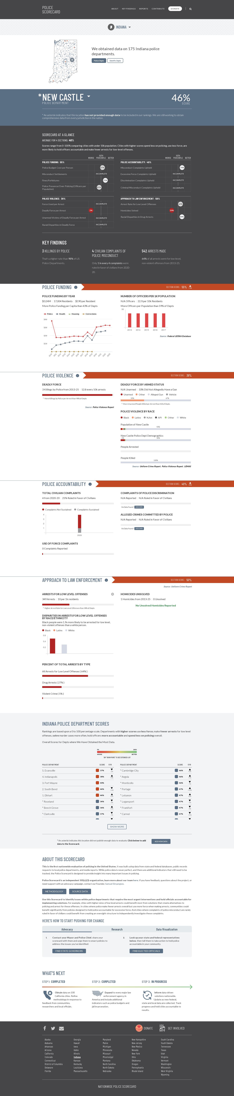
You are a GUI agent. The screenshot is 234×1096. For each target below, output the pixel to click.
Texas (163, 1049)
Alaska (47, 1039)
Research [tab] (117, 929)
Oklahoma (136, 1060)
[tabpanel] (117, 944)
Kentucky (78, 1063)
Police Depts (99, 60)
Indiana (118, 27)
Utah (163, 1053)
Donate (175, 9)
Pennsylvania (138, 1067)
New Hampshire (139, 1039)
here (135, 880)
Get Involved (176, 1028)
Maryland (107, 1039)
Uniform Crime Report (150, 466)
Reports (143, 9)
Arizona (48, 1049)
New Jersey (137, 1042)
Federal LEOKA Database (179, 336)
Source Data (80, 891)
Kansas (77, 1060)
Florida (48, 1070)
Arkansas (49, 1046)
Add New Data (161, 841)
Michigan (107, 1046)
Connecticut (50, 1060)
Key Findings (129, 9)
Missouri (107, 1053)
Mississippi (108, 1056)
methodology (54, 891)
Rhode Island (137, 1070)
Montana (106, 1060)
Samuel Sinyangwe (114, 883)
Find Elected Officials (146, 951)
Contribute (158, 9)
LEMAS (187, 466)
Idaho (76, 1049)
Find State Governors (69, 951)
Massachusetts (80, 1070)
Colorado (49, 1056)
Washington (166, 1063)
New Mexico (137, 1046)
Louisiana (78, 1067)
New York (136, 1053)
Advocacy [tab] (67, 929)
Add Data (139, 507)
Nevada (135, 1049)
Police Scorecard (51, 9)
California (49, 1053)
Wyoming (165, 1074)
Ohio (134, 1056)
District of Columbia (54, 1063)
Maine (105, 1042)
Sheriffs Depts (115, 60)
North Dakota (108, 1067)
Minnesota (107, 1049)
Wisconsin (165, 1067)
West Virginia (167, 1070)
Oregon (135, 1063)
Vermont (164, 1060)
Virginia (164, 1056)
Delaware (49, 1067)
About (114, 9)
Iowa (76, 1046)
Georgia (77, 1039)
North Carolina (109, 1063)
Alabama (48, 1042)
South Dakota (167, 1042)
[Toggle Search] (190, 8)
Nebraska (107, 1070)
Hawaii (77, 1042)
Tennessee (166, 1046)
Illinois (77, 1053)
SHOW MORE (117, 826)
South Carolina (167, 1039)
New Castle (63, 97)
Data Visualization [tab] (166, 929)
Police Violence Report (103, 407)
